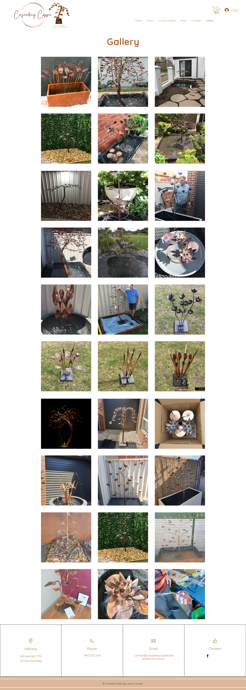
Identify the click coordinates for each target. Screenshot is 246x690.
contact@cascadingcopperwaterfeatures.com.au (153, 657)
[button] (217, 10)
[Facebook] (208, 656)
